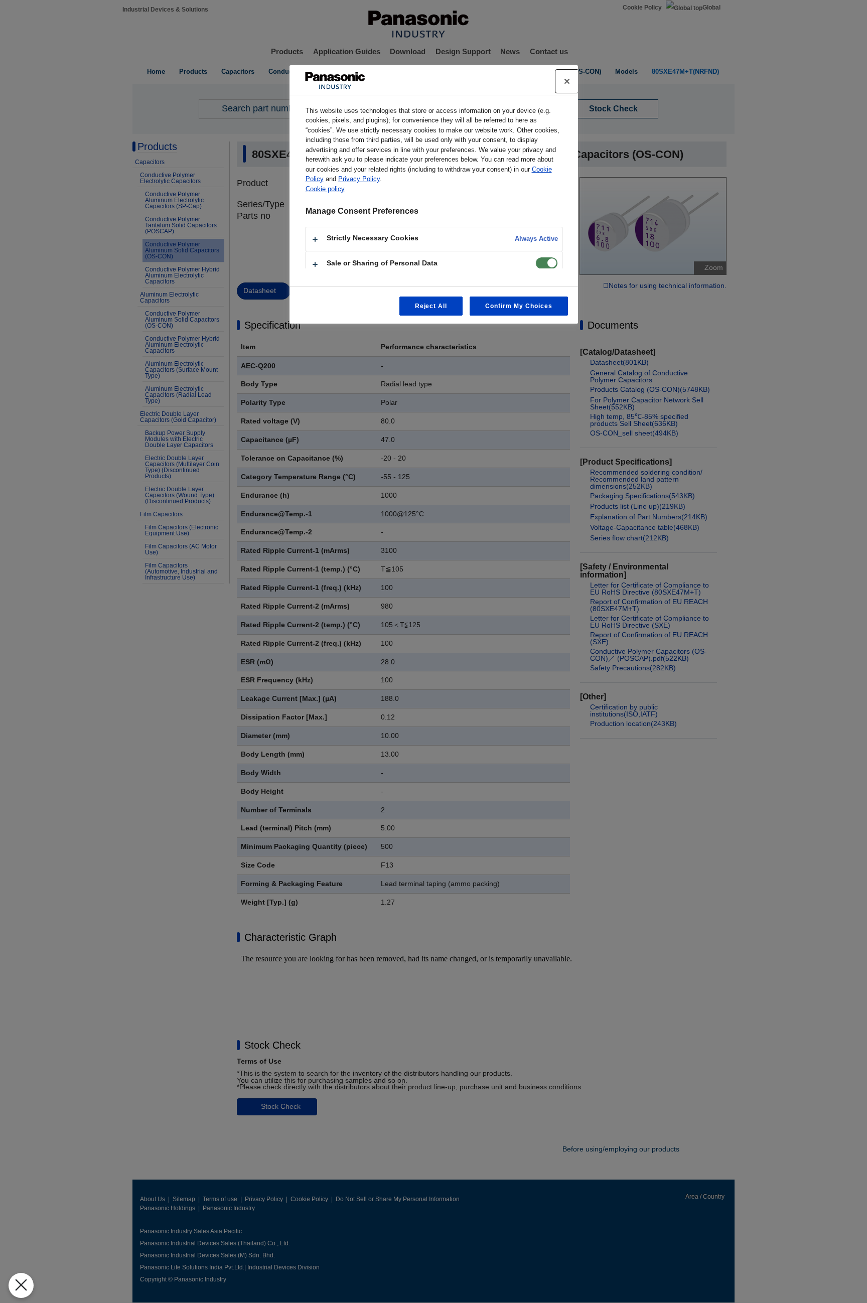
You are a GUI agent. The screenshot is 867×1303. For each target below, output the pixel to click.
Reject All (431, 306)
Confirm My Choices (518, 306)
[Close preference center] (567, 81)
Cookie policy (325, 189)
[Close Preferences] (21, 1285)
